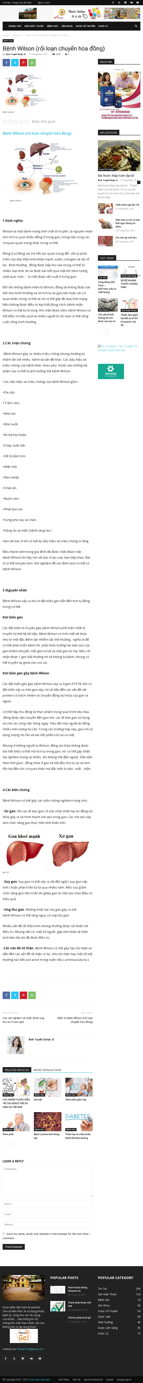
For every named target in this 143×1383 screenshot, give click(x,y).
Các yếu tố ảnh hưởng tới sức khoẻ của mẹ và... (107, 318)
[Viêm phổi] (16, 1121)
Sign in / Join (44, 2)
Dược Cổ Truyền (85, 26)
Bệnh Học (52, 26)
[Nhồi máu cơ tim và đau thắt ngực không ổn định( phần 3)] (105, 223)
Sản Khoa (67, 26)
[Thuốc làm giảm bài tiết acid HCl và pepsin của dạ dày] (131, 305)
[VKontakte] (131, 2)
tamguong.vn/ (124, 1379)
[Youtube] (137, 2)
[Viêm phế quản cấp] (79, 1087)
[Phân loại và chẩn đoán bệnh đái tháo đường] (79, 1121)
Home (6, 35)
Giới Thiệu (64, 1379)
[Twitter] (119, 2)
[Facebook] (113, 2)
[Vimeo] (125, 2)
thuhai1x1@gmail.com (30, 1349)
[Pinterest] (23, 62)
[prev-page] (5, 1145)
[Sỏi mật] (47, 1087)
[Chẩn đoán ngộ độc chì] (105, 208)
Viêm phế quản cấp (75, 1099)
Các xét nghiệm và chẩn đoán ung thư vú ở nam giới (23, 1020)
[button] (135, 26)
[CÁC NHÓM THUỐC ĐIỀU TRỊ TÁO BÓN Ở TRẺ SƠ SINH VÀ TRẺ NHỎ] (16, 1087)
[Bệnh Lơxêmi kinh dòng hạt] (47, 1121)
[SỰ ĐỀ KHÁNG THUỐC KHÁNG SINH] (131, 272)
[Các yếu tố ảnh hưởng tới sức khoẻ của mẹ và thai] (108, 305)
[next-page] (11, 1145)
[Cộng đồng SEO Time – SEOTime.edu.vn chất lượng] (108, 272)
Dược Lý (103, 26)
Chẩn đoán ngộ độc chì (127, 205)
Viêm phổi (8, 1134)
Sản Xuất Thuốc (34, 26)
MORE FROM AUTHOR (47, 1070)
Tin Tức (102, 277)
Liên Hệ (76, 1379)
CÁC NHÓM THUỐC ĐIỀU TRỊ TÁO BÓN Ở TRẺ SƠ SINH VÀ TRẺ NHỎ (16, 1103)
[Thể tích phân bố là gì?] (57, 1319)
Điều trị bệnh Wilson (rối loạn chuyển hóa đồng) (75, 1020)
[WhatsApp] (32, 62)
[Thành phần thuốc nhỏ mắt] (57, 1306)
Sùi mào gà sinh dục (126, 237)
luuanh (109, 1379)
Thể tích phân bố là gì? (79, 1317)
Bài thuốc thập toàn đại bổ (116, 175)
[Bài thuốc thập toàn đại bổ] (119, 155)
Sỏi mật (38, 1099)
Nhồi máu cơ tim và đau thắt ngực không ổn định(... (128, 223)
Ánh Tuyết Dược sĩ (16, 54)
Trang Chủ (14, 26)
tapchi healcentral (93, 1379)
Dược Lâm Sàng (129, 276)
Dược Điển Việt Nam (39, 1379)
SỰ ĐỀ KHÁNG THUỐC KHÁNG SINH (129, 284)
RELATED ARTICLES (17, 1070)
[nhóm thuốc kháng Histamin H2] (57, 1290)
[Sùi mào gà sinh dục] (105, 241)
